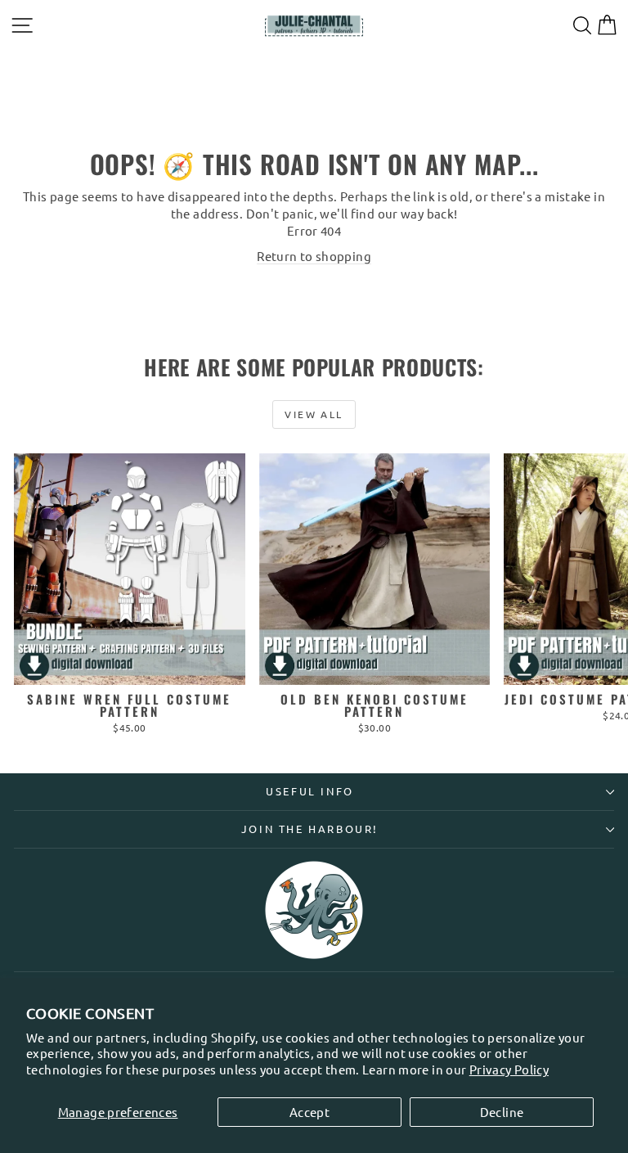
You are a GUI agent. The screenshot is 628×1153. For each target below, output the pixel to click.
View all (314, 414)
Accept (309, 1111)
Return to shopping (314, 255)
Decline (502, 1111)
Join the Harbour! (310, 828)
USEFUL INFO (310, 791)
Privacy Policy (509, 1069)
